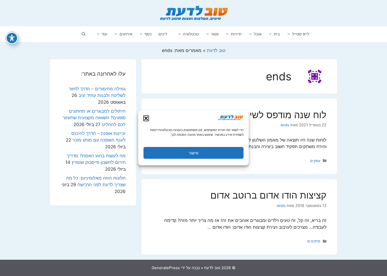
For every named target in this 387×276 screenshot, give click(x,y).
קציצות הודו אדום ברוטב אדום (268, 195)
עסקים (315, 160)
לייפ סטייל (300, 34)
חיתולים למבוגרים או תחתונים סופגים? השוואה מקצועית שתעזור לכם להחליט (94, 117)
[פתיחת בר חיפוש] (83, 34)
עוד (104, 34)
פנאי (215, 34)
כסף (148, 34)
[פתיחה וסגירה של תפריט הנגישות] (12, 38)
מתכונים (313, 241)
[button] (146, 118)
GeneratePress (166, 267)
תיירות (236, 34)
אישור (193, 152)
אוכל (257, 34)
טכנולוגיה (191, 34)
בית (277, 34)
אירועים (126, 34)
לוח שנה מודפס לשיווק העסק (270, 114)
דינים (162, 34)
